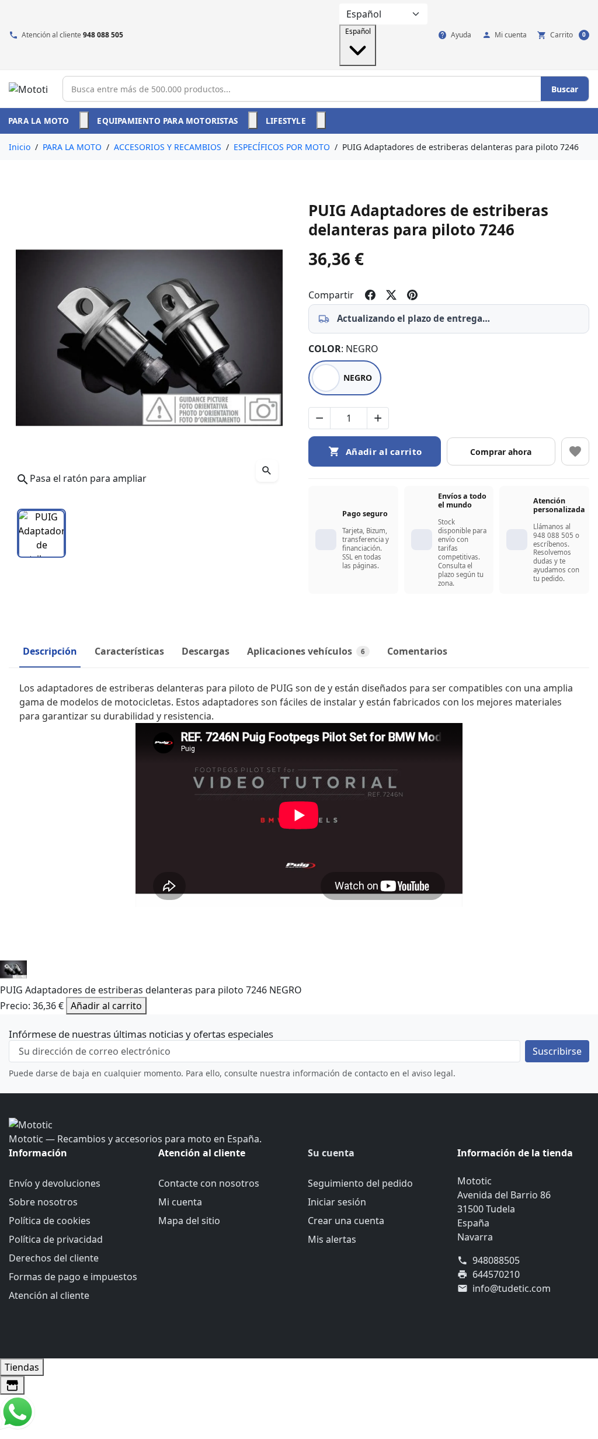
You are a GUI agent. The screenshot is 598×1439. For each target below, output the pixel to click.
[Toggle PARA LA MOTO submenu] (84, 120)
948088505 (496, 1260)
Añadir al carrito (106, 1005)
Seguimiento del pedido (360, 1183)
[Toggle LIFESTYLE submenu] (321, 120)
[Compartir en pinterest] (412, 295)
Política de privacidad (56, 1239)
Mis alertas (332, 1239)
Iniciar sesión (337, 1201)
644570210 (496, 1274)
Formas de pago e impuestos (73, 1276)
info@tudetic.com (511, 1288)
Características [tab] (129, 651)
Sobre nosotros (43, 1201)
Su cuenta (331, 1152)
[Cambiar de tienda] (12, 1385)
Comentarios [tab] (417, 651)
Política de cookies (50, 1220)
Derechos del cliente (54, 1258)
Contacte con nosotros (208, 1183)
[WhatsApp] (17, 1411)
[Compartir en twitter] (391, 295)
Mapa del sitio (189, 1220)
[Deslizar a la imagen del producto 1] (41, 533)
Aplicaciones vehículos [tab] (306, 651)
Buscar (564, 89)
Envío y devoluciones (54, 1183)
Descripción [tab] (50, 651)
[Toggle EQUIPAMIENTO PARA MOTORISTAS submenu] (253, 120)
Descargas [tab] (206, 651)
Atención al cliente (49, 1295)
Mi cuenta (180, 1201)
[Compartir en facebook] (370, 295)
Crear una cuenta (346, 1220)
